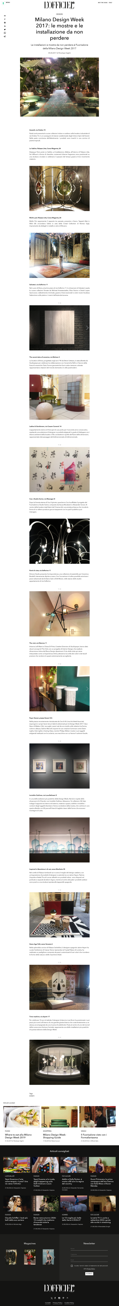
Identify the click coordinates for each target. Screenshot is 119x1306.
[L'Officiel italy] (59, 5)
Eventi (31, 1096)
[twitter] (4, 29)
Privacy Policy (91, 1269)
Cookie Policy (69, 1303)
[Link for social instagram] (59, 1298)
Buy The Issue (103, 2)
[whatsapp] (4, 33)
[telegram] (4, 36)
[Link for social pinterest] (63, 1298)
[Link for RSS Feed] (67, 1298)
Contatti (48, 1303)
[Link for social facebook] (55, 1298)
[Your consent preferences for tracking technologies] (3, 3)
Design (59, 14)
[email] (4, 16)
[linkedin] (4, 26)
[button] (87, 328)
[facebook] (4, 19)
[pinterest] (4, 23)
